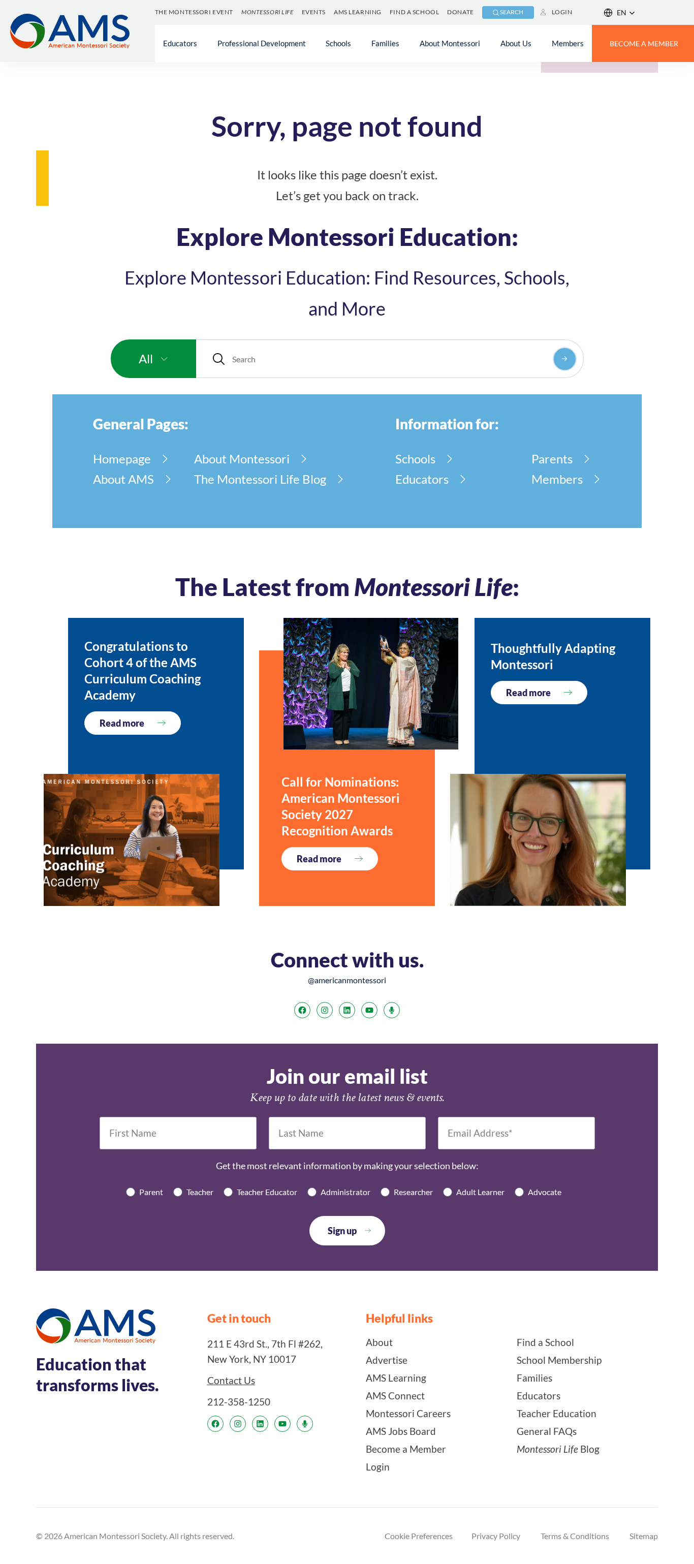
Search (511, 12)
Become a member (644, 43)
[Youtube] (369, 1010)
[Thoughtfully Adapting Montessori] (538, 840)
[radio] (144, 1192)
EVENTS (314, 12)
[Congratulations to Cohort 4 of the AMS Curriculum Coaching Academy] (131, 840)
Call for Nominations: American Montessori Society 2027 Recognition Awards (340, 806)
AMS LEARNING (358, 12)
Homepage (122, 458)
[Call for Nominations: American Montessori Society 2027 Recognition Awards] (370, 683)
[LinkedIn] (347, 1010)
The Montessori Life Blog (260, 479)
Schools (415, 458)
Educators (422, 479)
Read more (122, 723)
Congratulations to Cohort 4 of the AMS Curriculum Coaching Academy (142, 670)
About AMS (123, 479)
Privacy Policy (495, 1536)
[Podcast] (392, 1010)
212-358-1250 (238, 1401)
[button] (619, 12)
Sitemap (643, 1536)
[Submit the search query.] (565, 359)
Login (562, 12)
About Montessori (242, 458)
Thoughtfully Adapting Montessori (553, 656)
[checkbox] (347, 1192)
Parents (552, 458)
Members (557, 479)
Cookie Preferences (419, 1536)
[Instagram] (325, 1010)
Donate (460, 12)
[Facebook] (302, 1010)
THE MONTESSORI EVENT (194, 12)
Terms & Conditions (575, 1536)
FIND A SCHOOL (414, 12)
